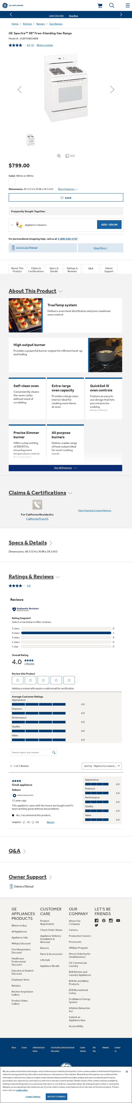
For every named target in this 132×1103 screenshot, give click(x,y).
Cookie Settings (33, 1096)
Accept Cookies (56, 1096)
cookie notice (22, 1090)
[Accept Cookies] (126, 1071)
